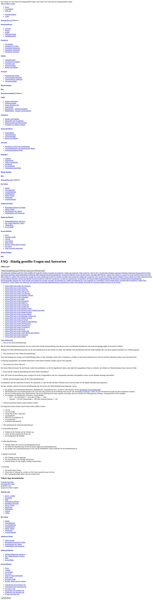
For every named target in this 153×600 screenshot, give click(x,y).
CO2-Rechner (103, 273)
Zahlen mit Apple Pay (71, 273)
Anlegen (14, 273)
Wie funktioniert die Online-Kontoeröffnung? (18, 425)
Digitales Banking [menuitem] (6, 85)
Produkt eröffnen (10, 14)
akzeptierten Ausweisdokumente (90, 390)
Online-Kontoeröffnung (9, 271)
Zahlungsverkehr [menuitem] (10, 34)
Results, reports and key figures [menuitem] (15, 244)
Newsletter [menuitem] (8, 498)
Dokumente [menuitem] (9, 509)
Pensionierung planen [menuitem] (12, 76)
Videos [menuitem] (7, 513)
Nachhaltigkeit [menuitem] (10, 194)
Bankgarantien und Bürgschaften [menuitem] (16, 123)
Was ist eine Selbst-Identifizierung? (14, 343)
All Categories (6, 273)
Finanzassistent (140, 273)
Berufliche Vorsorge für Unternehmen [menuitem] (17, 146)
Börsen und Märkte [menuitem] (11, 67)
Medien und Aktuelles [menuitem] (7, 217)
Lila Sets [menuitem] (8, 28)
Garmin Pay (126, 275)
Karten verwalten (91, 275)
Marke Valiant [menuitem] (9, 195)
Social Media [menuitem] (9, 227)
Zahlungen (32, 275)
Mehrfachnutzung (54, 282)
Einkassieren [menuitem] (9, 107)
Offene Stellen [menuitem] (9, 209)
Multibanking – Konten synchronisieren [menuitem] (18, 111)
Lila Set (108, 282)
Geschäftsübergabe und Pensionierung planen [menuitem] (20, 148)
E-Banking (124, 273)
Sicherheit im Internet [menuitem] (12, 501)
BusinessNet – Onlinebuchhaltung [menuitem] (16, 109)
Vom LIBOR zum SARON (83, 282)
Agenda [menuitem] (7, 239)
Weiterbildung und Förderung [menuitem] (14, 213)
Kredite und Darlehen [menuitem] (12, 119)
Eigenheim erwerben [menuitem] (12, 46)
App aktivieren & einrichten (38, 282)
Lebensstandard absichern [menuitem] (13, 77)
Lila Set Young (115, 282)
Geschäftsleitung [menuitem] (10, 192)
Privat (7, 7)
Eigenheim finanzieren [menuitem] (12, 48)
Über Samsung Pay (89, 280)
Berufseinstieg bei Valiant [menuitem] (13, 211)
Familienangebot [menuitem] (10, 36)
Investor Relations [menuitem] (6, 231)
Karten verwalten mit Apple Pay (53, 273)
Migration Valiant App (19, 278)
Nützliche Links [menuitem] (5, 492)
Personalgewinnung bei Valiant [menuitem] (15, 207)
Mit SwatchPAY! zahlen (134, 280)
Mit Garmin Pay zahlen (9, 277)
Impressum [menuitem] (8, 507)
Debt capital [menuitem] (9, 243)
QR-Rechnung (115, 278)
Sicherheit (12, 275)
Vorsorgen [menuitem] (4, 71)
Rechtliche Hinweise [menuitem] (12, 503)
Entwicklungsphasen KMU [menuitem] (14, 150)
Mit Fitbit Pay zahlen (104, 275)
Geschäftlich (9, 9)
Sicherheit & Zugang (67, 282)
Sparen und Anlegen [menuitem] (6, 128)
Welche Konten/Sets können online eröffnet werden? (20, 403)
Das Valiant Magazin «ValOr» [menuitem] (15, 223)
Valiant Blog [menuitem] (9, 225)
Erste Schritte (80, 275)
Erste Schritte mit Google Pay (47, 277)
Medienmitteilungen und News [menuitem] (15, 221)
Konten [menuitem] (7, 30)
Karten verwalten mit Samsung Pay (55, 280)
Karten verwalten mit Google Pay (68, 277)
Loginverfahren (6, 278)
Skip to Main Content (8, 3)
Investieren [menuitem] (8, 164)
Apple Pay (20, 273)
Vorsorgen (96, 282)
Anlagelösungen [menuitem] (10, 135)
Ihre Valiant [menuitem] (4, 184)
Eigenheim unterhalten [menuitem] (12, 50)
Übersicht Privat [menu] (6, 20)
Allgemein (131, 273)
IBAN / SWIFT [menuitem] (10, 496)
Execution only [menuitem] (10, 64)
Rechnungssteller (6, 280)
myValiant (90, 278)
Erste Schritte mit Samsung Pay (32, 280)
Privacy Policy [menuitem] (10, 505)
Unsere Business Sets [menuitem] (12, 105)
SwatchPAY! (82, 278)
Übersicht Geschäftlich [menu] (7, 93)
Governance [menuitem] (9, 241)
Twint (12, 282)
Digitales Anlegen (114, 273)
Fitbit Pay (73, 275)
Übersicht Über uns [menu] (6, 180)
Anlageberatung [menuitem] (10, 60)
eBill (37, 275)
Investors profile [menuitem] (10, 237)
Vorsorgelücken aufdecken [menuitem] (13, 79)
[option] (18, 286)
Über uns (8, 11)
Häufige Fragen (112, 277)
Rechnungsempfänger (54, 275)
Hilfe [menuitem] (6, 500)
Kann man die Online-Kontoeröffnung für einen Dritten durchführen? (26, 372)
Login (7, 16)
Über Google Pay (101, 277)
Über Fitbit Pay (116, 275)
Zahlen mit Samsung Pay (75, 280)
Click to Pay (94, 273)
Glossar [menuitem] (7, 511)
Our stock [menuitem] (8, 246)
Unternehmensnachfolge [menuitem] (13, 168)
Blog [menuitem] (2, 89)
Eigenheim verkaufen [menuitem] (12, 52)
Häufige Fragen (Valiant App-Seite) (129, 277)
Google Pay (33, 277)
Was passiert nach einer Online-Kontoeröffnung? (19, 353)
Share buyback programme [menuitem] (14, 248)
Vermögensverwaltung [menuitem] (12, 62)
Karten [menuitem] (7, 32)
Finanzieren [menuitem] (4, 40)
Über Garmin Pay (23, 277)
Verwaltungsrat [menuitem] (10, 190)
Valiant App (18, 282)
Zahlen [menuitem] (3, 97)
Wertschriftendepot (22, 275)
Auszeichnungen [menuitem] (10, 199)
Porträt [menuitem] (7, 188)
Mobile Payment (32, 278)
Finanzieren (65, 275)
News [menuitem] (7, 235)
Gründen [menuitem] (8, 158)
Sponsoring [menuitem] (8, 197)
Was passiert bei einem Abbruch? (14, 364)
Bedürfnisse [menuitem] (4, 154)
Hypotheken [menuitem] (9, 44)
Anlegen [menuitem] (3, 56)
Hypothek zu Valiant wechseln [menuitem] (15, 124)
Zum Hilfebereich (7, 340)
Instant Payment (146, 277)
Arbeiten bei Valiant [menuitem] (7, 203)
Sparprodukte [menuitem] (9, 133)
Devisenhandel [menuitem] (10, 166)
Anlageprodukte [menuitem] (10, 65)
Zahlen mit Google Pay (87, 277)
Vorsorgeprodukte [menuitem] (11, 81)
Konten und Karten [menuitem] (6, 24)
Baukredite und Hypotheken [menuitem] (14, 121)
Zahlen (102, 282)
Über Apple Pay (84, 273)
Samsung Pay (73, 278)
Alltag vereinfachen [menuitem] (11, 162)
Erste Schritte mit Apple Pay (33, 273)
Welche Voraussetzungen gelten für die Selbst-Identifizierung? (23, 379)
